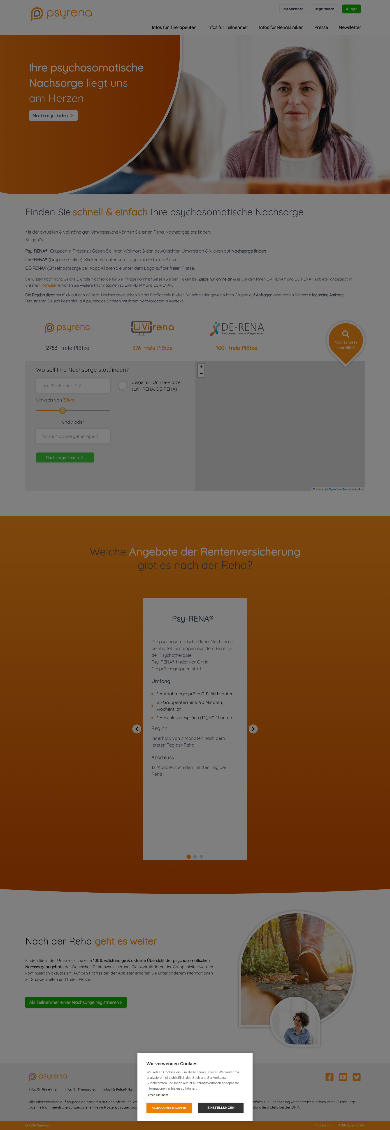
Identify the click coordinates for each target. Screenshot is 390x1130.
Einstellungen (221, 1107)
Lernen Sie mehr (157, 1095)
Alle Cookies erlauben (169, 1107)
